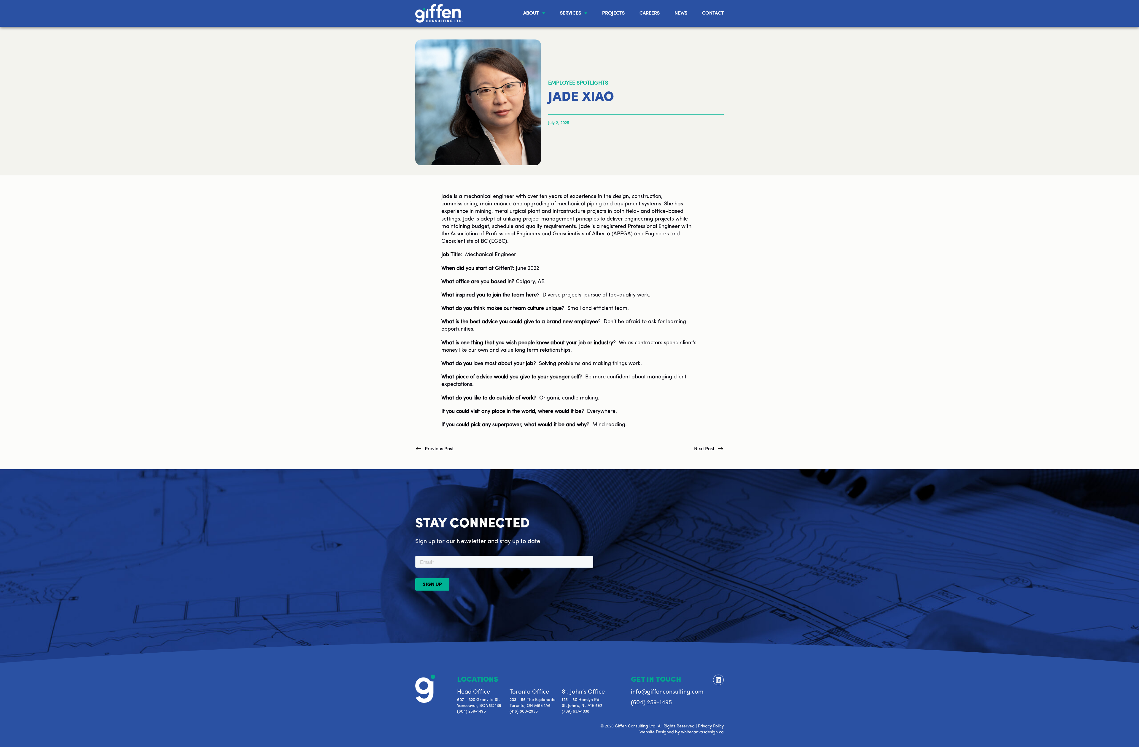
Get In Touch (656, 679)
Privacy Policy (711, 726)
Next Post (704, 449)
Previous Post (439, 449)
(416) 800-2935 (524, 711)
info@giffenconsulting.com (667, 692)
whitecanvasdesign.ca (702, 732)
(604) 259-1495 (471, 711)
